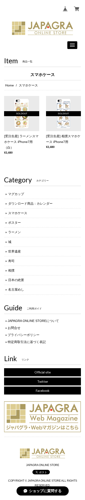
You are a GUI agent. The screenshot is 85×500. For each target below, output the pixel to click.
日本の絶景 (16, 280)
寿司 (11, 261)
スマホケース (17, 213)
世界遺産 (14, 251)
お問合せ (14, 328)
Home (9, 85)
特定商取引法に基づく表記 (27, 342)
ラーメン (14, 232)
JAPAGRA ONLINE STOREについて (33, 321)
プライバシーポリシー (23, 335)
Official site (42, 372)
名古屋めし (16, 289)
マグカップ (16, 194)
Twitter (42, 381)
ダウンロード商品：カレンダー (30, 203)
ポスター (14, 222)
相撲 (11, 270)
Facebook (42, 390)
